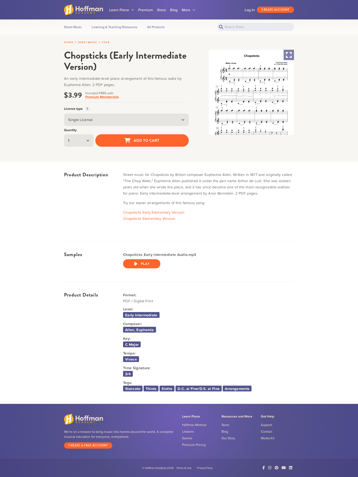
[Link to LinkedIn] (290, 467)
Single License (80, 119)
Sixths (167, 388)
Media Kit (268, 438)
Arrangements (237, 388)
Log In (250, 9)
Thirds (151, 388)
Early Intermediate (141, 315)
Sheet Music (87, 42)
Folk (106, 42)
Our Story (228, 438)
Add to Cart (146, 140)
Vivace (131, 359)
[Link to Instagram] (269, 467)
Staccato (132, 388)
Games (187, 438)
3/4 (128, 374)
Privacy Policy (205, 468)
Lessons (188, 431)
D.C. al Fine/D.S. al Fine (199, 388)
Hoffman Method (194, 425)
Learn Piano (121, 11)
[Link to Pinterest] (276, 467)
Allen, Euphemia (139, 329)
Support (266, 425)
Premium (145, 9)
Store (161, 9)
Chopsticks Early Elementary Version (153, 212)
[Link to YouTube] (284, 467)
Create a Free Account (88, 445)
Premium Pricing (194, 444)
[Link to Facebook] (263, 467)
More (188, 11)
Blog (174, 9)
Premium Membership (102, 96)
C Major (132, 344)
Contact (266, 431)
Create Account (275, 9)
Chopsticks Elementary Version (149, 218)
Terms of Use (183, 468)
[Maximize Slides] (289, 55)
